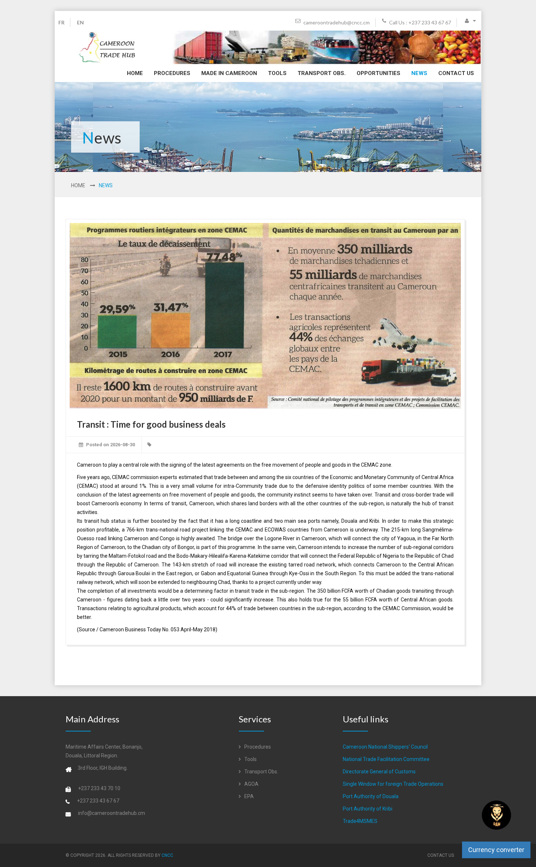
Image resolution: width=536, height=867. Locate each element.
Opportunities (378, 73)
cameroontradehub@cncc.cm (336, 22)
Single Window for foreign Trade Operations (393, 784)
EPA (248, 796)
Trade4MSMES (360, 821)
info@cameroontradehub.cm (111, 813)
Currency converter (496, 850)
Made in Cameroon (229, 73)
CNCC (167, 855)
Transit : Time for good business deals (151, 424)
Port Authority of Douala (371, 796)
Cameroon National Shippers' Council (385, 747)
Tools (277, 73)
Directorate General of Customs (379, 771)
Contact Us (456, 73)
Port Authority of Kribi (367, 809)
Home (135, 73)
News (419, 73)
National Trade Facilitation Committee (386, 759)
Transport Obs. (322, 73)
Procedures (172, 73)
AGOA (251, 784)
